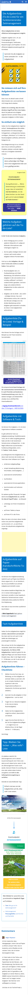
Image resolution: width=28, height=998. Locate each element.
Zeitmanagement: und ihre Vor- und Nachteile (14, 913)
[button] (26, 1)
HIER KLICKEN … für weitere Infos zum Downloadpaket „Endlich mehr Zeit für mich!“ (14, 883)
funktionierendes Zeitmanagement (12, 21)
